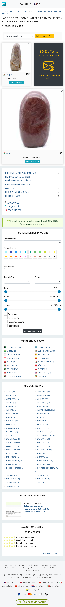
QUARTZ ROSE (13, 464)
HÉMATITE (12, 432)
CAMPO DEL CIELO (46, 410)
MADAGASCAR (46, 362)
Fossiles (11, 188)
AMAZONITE (43, 392)
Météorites (12, 196)
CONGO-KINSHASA (46, 351)
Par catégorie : (10, 238)
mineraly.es (23, 586)
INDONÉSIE (13, 358)
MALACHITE (43, 446)
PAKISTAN (12, 369)
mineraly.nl (39, 586)
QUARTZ (42, 457)
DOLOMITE (12, 421)
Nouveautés (12, 202)
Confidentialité (33, 565)
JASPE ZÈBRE (13, 442)
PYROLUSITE (12, 457)
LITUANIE (43, 358)
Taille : (7, 305)
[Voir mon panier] (31, 4)
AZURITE (11, 406)
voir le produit (16, 82)
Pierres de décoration (18, 177)
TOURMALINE (13, 482)
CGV (6, 565)
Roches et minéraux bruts (20, 173)
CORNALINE (43, 413)
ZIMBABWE (43, 376)
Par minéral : (9, 277)
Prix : (6, 288)
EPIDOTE (42, 421)
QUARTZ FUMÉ (45, 460)
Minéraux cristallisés (18, 180)
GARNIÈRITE (12, 428)
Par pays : (39, 277)
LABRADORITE (44, 442)
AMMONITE (43, 395)
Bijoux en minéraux (17, 192)
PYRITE (41, 453)
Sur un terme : (10, 266)
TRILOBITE (43, 482)
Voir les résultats (32, 331)
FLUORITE (42, 424)
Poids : (7, 296)
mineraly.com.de (49, 582)
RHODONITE (43, 464)
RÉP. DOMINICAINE (15, 354)
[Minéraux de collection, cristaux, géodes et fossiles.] (4, 4)
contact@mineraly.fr (23, 577)
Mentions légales (17, 565)
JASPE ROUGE (13, 439)
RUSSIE (42, 369)
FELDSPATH (12, 424)
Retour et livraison (13, 568)
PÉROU (42, 365)
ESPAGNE (43, 354)
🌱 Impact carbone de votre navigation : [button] (32, 222)
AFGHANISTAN (14, 347)
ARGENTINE (44, 347)
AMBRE (11, 395)
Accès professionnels (32, 568)
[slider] (5, 291)
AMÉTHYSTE (12, 399)
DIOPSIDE (42, 417)
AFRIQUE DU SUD (15, 376)
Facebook (26, 575)
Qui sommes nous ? (50, 565)
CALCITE (11, 410)
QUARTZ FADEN (14, 460)
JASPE (10, 435)
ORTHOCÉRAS (44, 450)
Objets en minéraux (17, 184)
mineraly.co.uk (29, 582)
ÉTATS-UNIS (44, 372)
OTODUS (11, 453)
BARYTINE (43, 406)
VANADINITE (12, 486)
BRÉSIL (11, 351)
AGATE (10, 392)
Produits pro (14, 210)
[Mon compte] (26, 4)
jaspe (8, 74)
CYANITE (11, 417)
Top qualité (12, 206)
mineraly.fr (11, 582)
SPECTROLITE (13, 479)
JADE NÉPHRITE (44, 432)
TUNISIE (11, 372)
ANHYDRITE (43, 399)
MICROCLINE (13, 450)
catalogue (9, 11)
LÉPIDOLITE (12, 446)
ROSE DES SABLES (15, 468)
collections (22, 11)
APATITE (11, 402)
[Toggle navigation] (60, 4)
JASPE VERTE (43, 439)
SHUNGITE (43, 475)
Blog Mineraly (11, 575)
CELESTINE (12, 413)
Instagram (39, 575)
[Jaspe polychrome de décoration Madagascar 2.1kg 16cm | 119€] (32, 119)
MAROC (12, 362)
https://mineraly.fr (45, 577)
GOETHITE (43, 428)
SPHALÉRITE (43, 479)
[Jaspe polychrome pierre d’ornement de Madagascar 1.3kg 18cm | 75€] (16, 56)
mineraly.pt (55, 586)
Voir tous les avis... (51, 553)
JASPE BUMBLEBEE (46, 435)
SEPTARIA (11, 475)
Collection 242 (43, 36)
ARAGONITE (43, 402)
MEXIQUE (12, 365)
